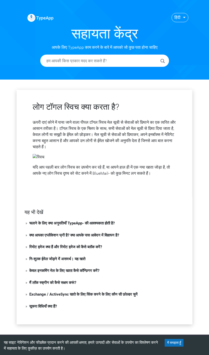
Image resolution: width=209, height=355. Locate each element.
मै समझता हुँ (174, 343)
